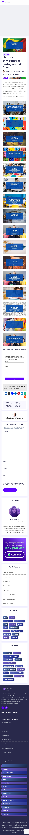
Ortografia (21, 669)
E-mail (5, 468)
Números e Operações (9, 669)
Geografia (12, 624)
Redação (6, 637)
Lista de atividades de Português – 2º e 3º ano (19, 405)
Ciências (12, 617)
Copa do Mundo (8, 659)
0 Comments (16, 74)
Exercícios (6, 54)
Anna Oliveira (9, 71)
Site (4, 475)
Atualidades (17, 653)
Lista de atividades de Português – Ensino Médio (8, 405)
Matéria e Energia (8, 666)
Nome (5, 461)
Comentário (7, 431)
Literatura (6, 631)
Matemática (7, 634)
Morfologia (19, 666)
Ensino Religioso (19, 621)
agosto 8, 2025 (20, 71)
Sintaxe (6, 672)
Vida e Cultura (8, 676)
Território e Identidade (16, 672)
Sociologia (14, 637)
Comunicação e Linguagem (11, 656)
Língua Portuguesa (17, 631)
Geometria (18, 659)
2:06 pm (7, 74)
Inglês (5, 627)
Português (15, 634)
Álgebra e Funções (8, 679)
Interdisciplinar (14, 627)
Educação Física (8, 621)
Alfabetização (7, 653)
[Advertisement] (14, 20)
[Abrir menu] (27, 2)
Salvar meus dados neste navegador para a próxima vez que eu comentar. (14, 484)
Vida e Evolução (19, 676)
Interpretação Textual (9, 662)
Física (5, 624)
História (20, 624)
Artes (5, 617)
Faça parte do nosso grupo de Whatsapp (14, 349)
